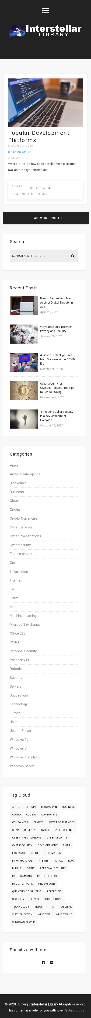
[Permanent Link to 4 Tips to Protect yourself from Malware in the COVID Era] (24, 371)
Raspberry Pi (19, 660)
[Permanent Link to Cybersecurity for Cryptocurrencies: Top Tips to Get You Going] (24, 399)
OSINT (15, 642)
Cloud (14, 501)
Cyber (45, 830)
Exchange (18, 853)
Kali (12, 589)
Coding (31, 814)
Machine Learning (23, 616)
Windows (44, 914)
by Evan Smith (20, 151)
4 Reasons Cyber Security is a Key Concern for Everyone (56, 416)
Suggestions (19, 695)
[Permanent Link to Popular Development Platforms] (45, 126)
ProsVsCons (47, 883)
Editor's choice (21, 554)
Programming (22, 876)
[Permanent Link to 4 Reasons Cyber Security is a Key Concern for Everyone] (24, 427)
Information (19, 571)
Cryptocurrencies (62, 822)
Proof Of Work (22, 883)
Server (34, 899)
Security (16, 678)
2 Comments (18, 157)
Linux (14, 598)
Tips (51, 906)
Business (17, 492)
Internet (16, 580)
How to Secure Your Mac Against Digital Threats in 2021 (56, 302)
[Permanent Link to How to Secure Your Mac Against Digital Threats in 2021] (24, 314)
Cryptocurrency (24, 830)
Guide (14, 563)
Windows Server (22, 766)
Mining (16, 868)
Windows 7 (18, 748)
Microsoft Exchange (25, 624)
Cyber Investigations (25, 536)
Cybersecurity (20, 545)
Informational (22, 860)
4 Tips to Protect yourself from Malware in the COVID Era (57, 359)
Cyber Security (57, 837)
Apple (14, 465)
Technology (19, 704)
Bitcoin (31, 806)
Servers (15, 686)
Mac (13, 607)
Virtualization (22, 914)
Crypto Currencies (24, 518)
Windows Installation (26, 757)
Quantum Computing (27, 891)
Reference (54, 891)
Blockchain (18, 483)
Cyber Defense (21, 527)
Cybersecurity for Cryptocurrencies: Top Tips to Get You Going (57, 388)
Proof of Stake (47, 876)
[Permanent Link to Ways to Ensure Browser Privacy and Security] (24, 342)
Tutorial (15, 713)
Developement (48, 845)
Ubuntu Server (20, 731)
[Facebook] (43, 962)
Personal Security (23, 651)
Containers (20, 822)
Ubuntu (15, 722)
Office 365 (17, 633)
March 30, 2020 (20, 145)
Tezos (39, 906)
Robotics (17, 669)
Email (66, 845)
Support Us (76, 1010)
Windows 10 (19, 739)
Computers (49, 814)
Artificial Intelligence (25, 474)
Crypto (15, 509)
